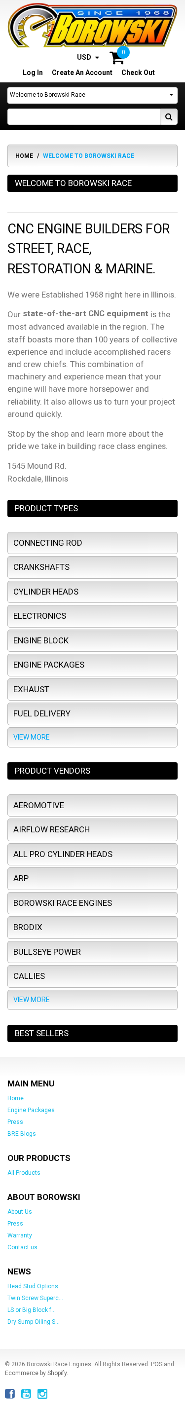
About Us (19, 1211)
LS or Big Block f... (31, 1309)
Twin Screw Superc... (35, 1298)
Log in (33, 72)
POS (156, 1364)
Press (15, 1122)
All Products (23, 1172)
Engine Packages (31, 1110)
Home (24, 155)
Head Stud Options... (35, 1286)
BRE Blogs (21, 1133)
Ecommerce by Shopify (36, 1373)
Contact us (22, 1247)
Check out (138, 72)
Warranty (19, 1235)
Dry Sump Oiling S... (33, 1321)
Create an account (82, 72)
